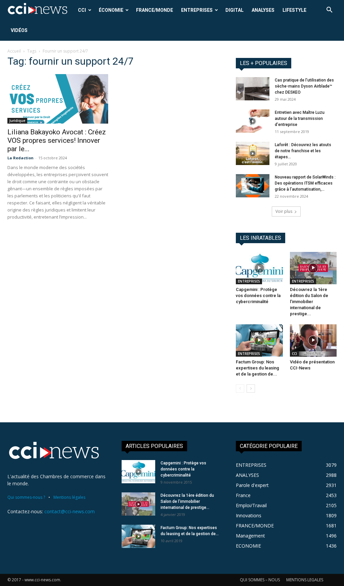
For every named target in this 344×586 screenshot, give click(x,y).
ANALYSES (263, 10)
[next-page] (251, 388)
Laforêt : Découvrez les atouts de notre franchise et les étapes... (303, 150)
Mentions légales (69, 497)
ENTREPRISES (197, 10)
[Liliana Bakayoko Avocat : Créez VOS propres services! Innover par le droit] (57, 99)
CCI (82, 10)
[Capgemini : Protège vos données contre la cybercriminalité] (259, 268)
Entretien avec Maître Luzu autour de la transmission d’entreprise (300, 118)
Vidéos (19, 30)
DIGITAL (234, 10)
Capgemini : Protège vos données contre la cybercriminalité (258, 295)
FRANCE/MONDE (154, 10)
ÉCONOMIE (111, 10)
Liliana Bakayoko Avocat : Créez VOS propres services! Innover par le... (56, 140)
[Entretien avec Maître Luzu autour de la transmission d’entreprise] (252, 121)
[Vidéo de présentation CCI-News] (313, 340)
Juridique (17, 120)
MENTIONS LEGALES (304, 580)
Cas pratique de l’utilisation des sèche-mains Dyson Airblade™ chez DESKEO (304, 86)
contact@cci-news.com (69, 511)
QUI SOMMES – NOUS (260, 580)
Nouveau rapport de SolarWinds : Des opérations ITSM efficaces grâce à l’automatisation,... (305, 183)
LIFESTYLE (294, 10)
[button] (329, 10)
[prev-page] (240, 388)
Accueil (14, 51)
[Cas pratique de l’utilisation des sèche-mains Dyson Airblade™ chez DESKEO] (252, 88)
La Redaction (20, 157)
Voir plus (283, 211)
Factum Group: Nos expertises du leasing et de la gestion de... (257, 368)
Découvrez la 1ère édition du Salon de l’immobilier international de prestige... (309, 301)
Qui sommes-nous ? (26, 497)
